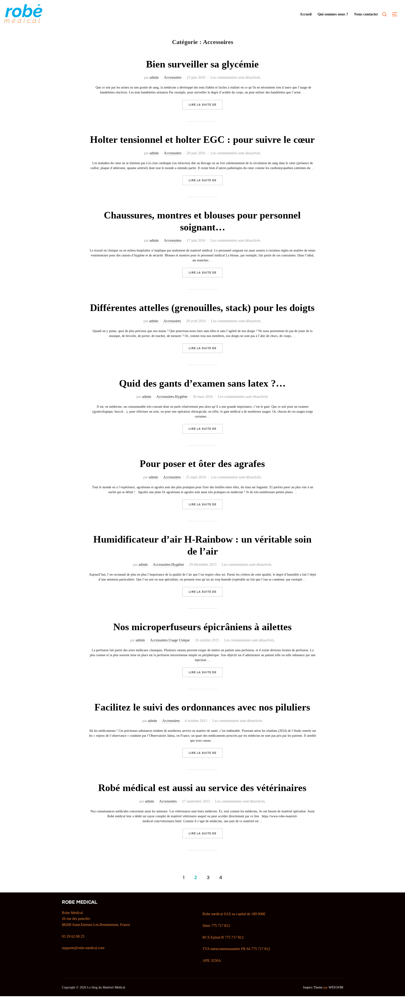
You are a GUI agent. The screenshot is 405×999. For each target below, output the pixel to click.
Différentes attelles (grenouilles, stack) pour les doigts (202, 307)
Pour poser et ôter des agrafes (202, 463)
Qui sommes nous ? (333, 14)
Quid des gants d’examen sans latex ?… (202, 383)
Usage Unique (179, 640)
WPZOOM (336, 987)
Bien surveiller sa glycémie (202, 64)
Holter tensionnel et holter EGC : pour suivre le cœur (202, 139)
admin (154, 77)
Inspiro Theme (312, 987)
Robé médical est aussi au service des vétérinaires (202, 787)
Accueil (305, 14)
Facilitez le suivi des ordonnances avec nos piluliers (202, 707)
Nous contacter (366, 14)
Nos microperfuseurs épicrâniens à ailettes (202, 627)
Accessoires (172, 77)
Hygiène (181, 397)
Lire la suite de (206, 105)
